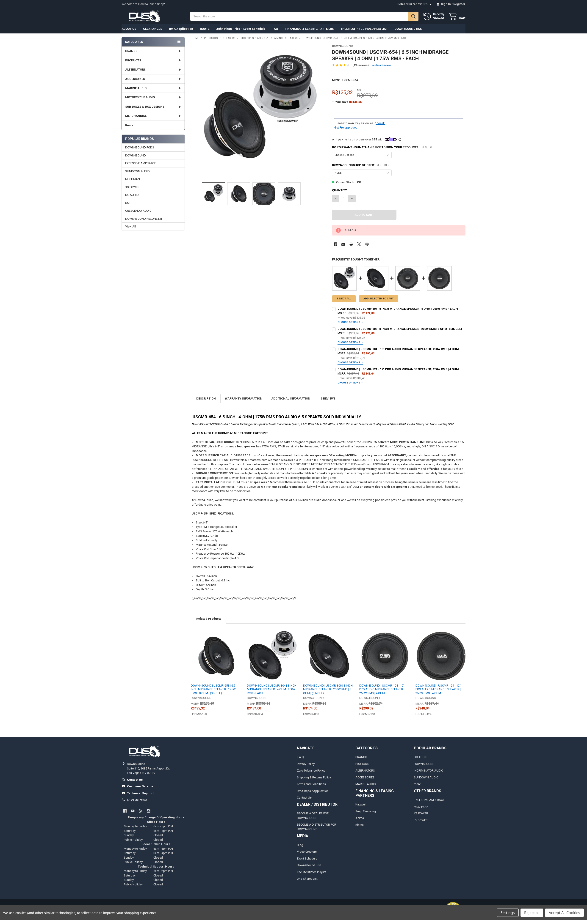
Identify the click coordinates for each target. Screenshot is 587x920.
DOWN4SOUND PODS (139, 147)
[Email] (343, 244)
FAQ (275, 28)
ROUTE (204, 28)
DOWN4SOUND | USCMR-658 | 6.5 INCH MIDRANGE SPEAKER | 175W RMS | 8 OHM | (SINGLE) (213, 689)
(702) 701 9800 (137, 800)
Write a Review (381, 65)
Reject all (532, 912)
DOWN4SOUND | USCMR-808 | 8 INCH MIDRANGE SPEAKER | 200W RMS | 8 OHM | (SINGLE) (400, 329)
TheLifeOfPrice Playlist (311, 872)
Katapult (360, 804)
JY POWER (421, 820)
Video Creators (307, 851)
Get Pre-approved (345, 127)
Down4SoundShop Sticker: (361, 165)
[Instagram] (148, 811)
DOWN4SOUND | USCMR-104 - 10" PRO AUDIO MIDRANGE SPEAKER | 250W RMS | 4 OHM (398, 349)
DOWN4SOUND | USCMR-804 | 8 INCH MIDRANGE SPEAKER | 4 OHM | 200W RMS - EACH (398, 308)
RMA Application (181, 28)
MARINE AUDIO (136, 88)
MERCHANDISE (136, 116)
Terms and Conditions (311, 784)
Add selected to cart (378, 298)
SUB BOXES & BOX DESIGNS (144, 106)
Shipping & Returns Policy (314, 777)
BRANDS (131, 51)
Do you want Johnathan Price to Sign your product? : (383, 147)
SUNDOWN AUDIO (137, 171)
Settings (508, 912)
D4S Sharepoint (307, 878)
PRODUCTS (133, 60)
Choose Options (349, 322)
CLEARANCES (152, 28)
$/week (380, 123)
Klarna (359, 825)
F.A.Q (300, 757)
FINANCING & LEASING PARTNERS (309, 28)
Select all (344, 298)
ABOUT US (129, 28)
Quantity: (340, 190)
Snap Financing (365, 811)
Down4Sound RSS (309, 865)
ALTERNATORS (135, 69)
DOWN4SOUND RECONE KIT (143, 218)
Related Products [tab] (208, 618)
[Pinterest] (367, 244)
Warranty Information (243, 398)
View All (130, 226)
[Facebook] (335, 244)
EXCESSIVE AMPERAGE (140, 163)
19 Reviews (327, 398)
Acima (359, 818)
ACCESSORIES (135, 79)
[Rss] (140, 811)
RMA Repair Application (313, 791)
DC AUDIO (132, 195)
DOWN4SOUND (135, 155)
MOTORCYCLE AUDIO (140, 97)
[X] (359, 244)
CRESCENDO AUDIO (138, 210)
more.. (418, 784)
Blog (300, 845)
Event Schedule (307, 858)
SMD (128, 203)
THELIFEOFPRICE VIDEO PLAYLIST (364, 28)
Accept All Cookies (564, 912)
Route (129, 125)
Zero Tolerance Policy (311, 770)
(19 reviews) (361, 65)
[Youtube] (132, 811)
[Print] (351, 244)
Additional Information (290, 398)
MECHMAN (132, 179)
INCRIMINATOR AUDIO (428, 770)
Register (459, 4)
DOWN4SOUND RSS (408, 28)
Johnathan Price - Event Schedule (241, 28)
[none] (258, 111)
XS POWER (132, 187)
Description (206, 398)
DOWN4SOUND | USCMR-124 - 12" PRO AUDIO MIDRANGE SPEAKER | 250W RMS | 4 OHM (398, 369)
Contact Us (304, 797)
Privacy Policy (306, 764)
